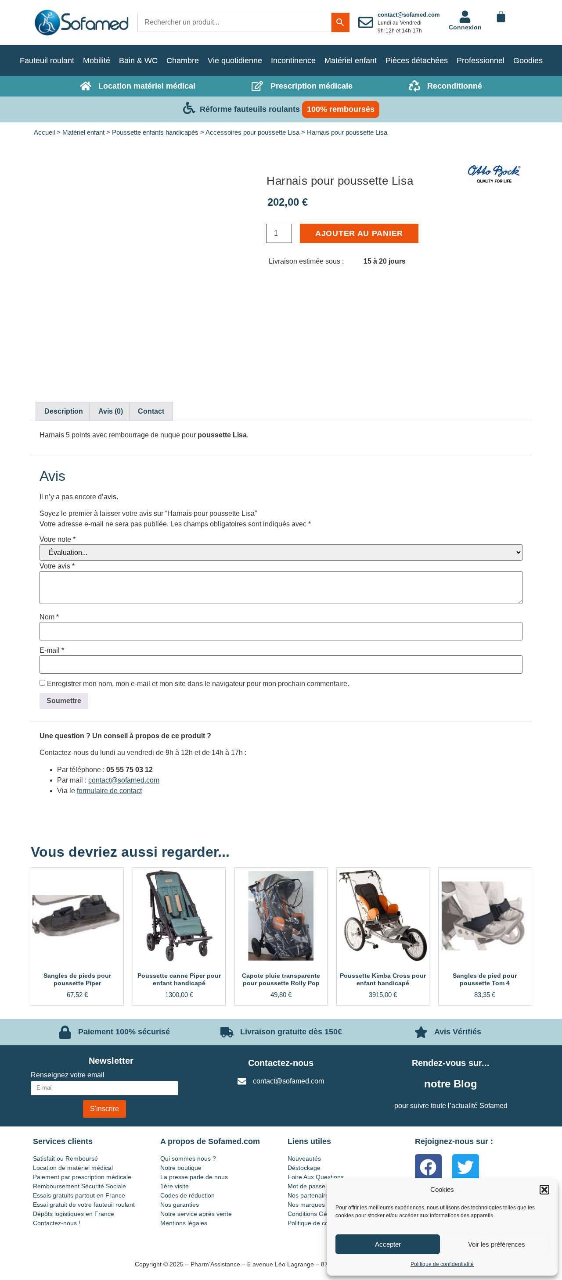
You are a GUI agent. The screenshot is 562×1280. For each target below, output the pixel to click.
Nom (49, 617)
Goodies (528, 60)
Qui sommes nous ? (188, 1158)
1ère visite (174, 1186)
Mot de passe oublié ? (318, 1186)
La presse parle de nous (194, 1176)
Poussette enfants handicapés (155, 132)
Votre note (58, 539)
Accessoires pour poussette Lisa (252, 132)
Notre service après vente (196, 1213)
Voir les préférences (496, 1244)
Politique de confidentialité (442, 1264)
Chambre (182, 60)
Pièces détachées (416, 60)
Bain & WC (138, 60)
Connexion (465, 27)
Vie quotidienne (235, 60)
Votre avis (57, 566)
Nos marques (306, 1204)
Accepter (388, 1244)
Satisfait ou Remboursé (65, 1158)
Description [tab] (63, 411)
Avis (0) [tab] (110, 411)
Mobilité (96, 60)
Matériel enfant (350, 60)
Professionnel (480, 60)
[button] (544, 1189)
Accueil (44, 132)
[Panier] (501, 17)
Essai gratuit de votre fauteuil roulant (84, 1204)
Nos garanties (179, 1204)
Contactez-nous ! (56, 1222)
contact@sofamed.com (409, 14)
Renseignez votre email (67, 1075)
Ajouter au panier (359, 233)
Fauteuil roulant (47, 60)
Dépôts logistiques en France (73, 1213)
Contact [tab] (151, 411)
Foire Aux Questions (316, 1176)
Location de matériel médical (73, 1167)
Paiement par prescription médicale (82, 1176)
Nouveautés (304, 1158)
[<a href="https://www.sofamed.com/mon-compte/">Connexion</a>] (465, 17)
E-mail (52, 650)
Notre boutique (181, 1167)
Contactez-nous (280, 1063)
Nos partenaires (310, 1195)
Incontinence (293, 60)
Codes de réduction (187, 1195)
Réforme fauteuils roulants (250, 109)
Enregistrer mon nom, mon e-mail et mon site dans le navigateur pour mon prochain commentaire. (198, 683)
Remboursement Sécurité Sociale (79, 1186)
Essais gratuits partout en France (79, 1195)
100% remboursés (341, 109)
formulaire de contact (109, 790)
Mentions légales (183, 1222)
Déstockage (304, 1167)
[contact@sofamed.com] (365, 22)
